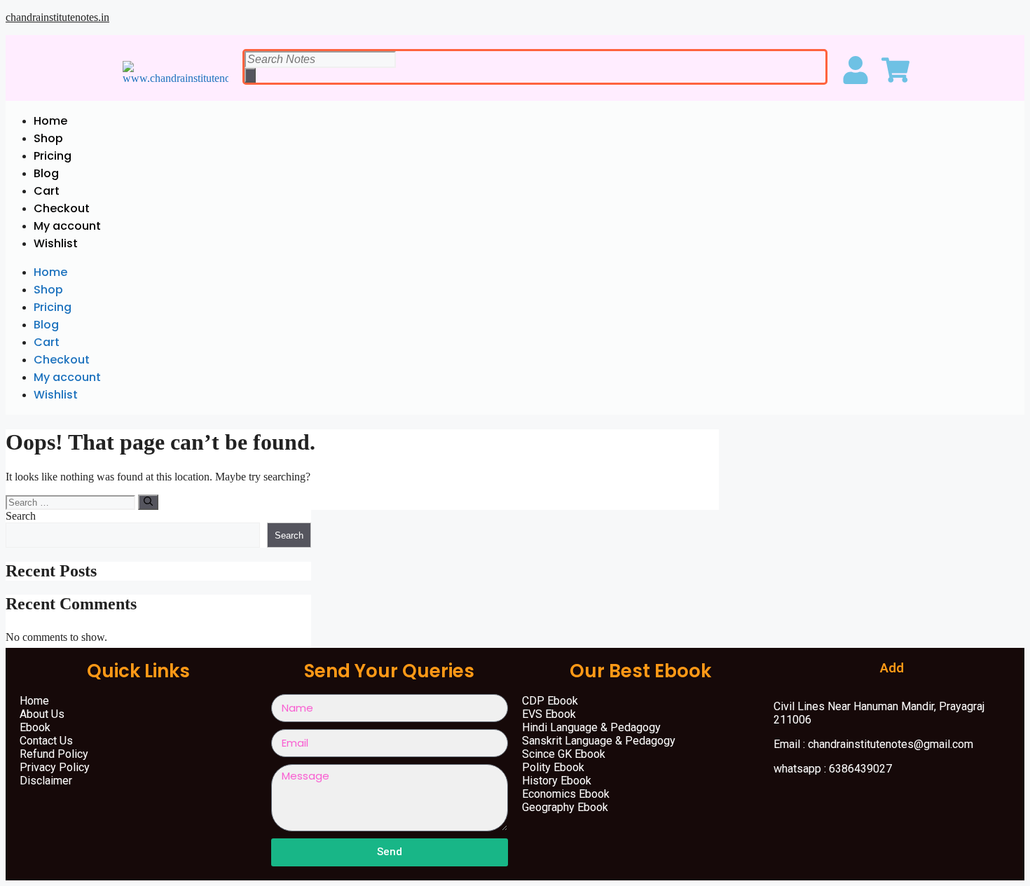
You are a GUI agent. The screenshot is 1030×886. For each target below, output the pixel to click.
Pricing (52, 156)
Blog (46, 173)
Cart (47, 191)
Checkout (62, 208)
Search (21, 516)
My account (67, 226)
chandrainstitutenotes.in (57, 17)
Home (50, 121)
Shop (48, 138)
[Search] (250, 75)
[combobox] (320, 59)
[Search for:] (72, 502)
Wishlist (56, 243)
